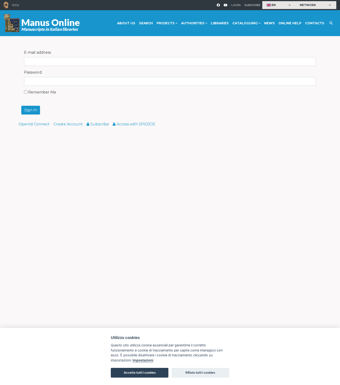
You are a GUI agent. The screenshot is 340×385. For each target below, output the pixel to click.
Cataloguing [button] (245, 23)
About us (126, 23)
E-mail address (37, 52)
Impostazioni (143, 360)
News (269, 23)
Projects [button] (166, 23)
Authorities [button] (192, 23)
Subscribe (252, 5)
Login (236, 5)
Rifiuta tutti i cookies (200, 372)
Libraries (220, 23)
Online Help (289, 23)
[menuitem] (34, 124)
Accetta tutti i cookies (140, 372)
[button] (279, 5)
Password (33, 72)
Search (146, 23)
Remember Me (41, 92)
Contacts (314, 23)
